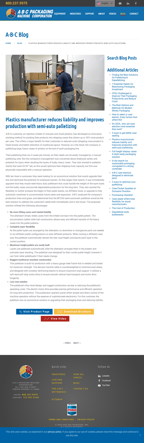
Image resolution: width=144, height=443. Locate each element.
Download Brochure (77, 311)
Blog (122, 13)
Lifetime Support (57, 381)
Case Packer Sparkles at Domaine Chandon (124, 189)
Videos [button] (112, 13)
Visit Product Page (36, 311)
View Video (58, 318)
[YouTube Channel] (120, 3)
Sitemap (57, 399)
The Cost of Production (123, 208)
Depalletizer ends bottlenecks (120, 213)
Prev (68, 343)
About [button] (101, 13)
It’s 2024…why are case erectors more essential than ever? (123, 126)
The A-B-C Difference (59, 390)
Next (76, 343)
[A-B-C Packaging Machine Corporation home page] (26, 372)
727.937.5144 (31, 397)
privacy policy (54, 431)
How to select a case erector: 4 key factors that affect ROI (124, 117)
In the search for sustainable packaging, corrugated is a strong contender (123, 164)
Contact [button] (134, 13)
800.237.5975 (16, 3)
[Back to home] (30, 13)
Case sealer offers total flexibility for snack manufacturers (123, 202)
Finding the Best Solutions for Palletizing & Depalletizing (125, 78)
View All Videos (78, 376)
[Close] (140, 435)
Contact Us (80, 388)
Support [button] (89, 13)
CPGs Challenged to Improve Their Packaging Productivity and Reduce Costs (124, 97)
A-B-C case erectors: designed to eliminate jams (122, 175)
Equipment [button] (60, 13)
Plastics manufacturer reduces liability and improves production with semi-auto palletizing (124, 143)
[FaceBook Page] (135, 3)
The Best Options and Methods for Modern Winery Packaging (122, 108)
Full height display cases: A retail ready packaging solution (124, 154)
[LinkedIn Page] (127, 3)
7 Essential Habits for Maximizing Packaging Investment (123, 87)
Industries (75, 13)
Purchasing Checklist (122, 195)
